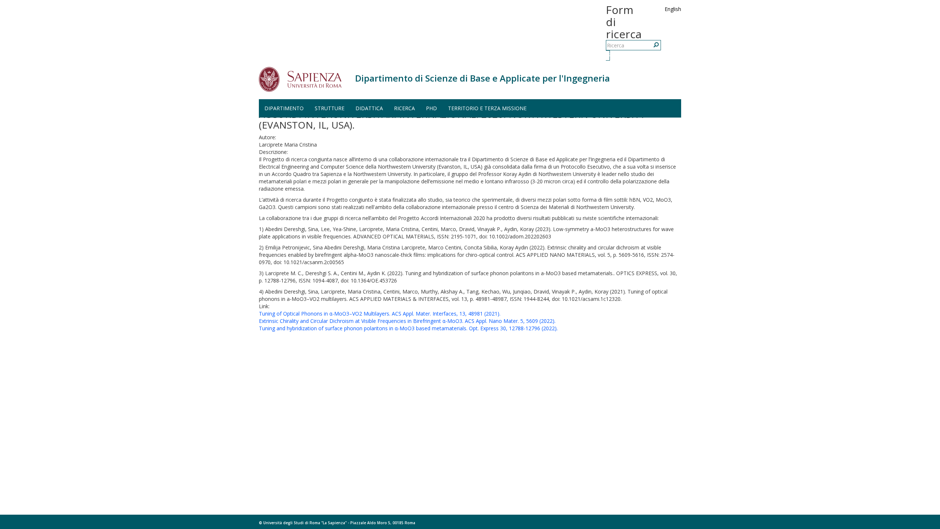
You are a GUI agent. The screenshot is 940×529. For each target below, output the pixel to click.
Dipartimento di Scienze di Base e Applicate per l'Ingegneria (482, 78)
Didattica (369, 108)
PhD (431, 108)
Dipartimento (284, 108)
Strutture (329, 108)
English (673, 9)
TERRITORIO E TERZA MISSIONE (487, 108)
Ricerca (609, 55)
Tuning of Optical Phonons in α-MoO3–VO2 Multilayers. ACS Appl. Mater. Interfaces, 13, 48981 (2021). (379, 313)
